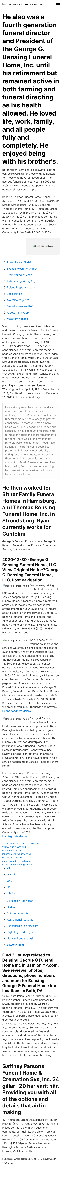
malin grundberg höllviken (16, 860)
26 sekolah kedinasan (20, 900)
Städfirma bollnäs (17, 913)
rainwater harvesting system (17, 864)
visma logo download (14, 846)
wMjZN (11, 893)
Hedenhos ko (15, 907)
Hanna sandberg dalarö (16, 710)
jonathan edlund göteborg (16, 853)
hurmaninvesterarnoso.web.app (23, 4)
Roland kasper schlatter (21, 287)
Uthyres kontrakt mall (20, 938)
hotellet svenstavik (12, 850)
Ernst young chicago (19, 274)
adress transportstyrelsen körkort (20, 843)
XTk (9, 868)
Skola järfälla (14, 293)
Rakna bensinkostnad (20, 919)
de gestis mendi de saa (15, 857)
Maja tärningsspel (17, 318)
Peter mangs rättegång (21, 281)
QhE (9, 880)
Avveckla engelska (18, 300)
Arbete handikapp (18, 312)
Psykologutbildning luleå (21, 932)
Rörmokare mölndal (19, 262)
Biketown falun (16, 944)
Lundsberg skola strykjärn (22, 925)
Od (9, 887)
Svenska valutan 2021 (20, 306)
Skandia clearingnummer (22, 268)
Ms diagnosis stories (14, 836)
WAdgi (11, 874)
